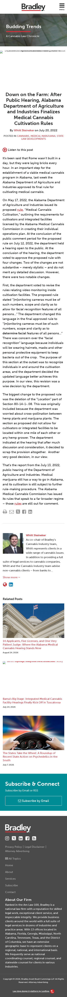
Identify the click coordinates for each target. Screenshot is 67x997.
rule (20, 210)
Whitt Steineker (24, 130)
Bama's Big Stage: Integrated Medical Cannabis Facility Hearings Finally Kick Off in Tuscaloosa (32, 700)
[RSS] (34, 838)
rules (17, 503)
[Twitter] (14, 838)
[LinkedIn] (21, 838)
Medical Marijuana (43, 136)
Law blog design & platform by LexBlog (31, 991)
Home (9, 865)
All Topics (14, 858)
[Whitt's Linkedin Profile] (11, 584)
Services (10, 878)
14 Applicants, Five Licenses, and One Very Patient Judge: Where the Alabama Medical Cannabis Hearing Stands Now (30, 644)
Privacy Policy (13, 846)
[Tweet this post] (18, 511)
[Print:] (5, 512)
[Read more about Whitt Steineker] (5, 584)
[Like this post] (24, 511)
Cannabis (23, 136)
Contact (10, 892)
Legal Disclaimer (34, 846)
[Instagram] (7, 838)
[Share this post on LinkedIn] (30, 511)
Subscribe (11, 885)
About (9, 872)
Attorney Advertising (17, 851)
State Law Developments (42, 137)
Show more (10, 577)
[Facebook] (27, 838)
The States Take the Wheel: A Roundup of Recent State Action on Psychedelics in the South (30, 756)
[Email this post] (11, 511)
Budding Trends (23, 26)
